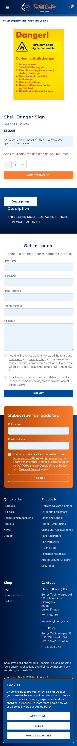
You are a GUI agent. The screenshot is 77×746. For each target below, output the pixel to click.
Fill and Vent (48, 547)
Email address (16, 439)
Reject (38, 725)
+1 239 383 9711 (51, 646)
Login (7, 589)
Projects (9, 511)
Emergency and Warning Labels (27, 20)
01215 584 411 (49, 615)
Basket (8, 601)
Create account (13, 595)
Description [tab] (20, 201)
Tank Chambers (51, 535)
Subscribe (38, 478)
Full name (14, 424)
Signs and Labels (51, 517)
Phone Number (13, 305)
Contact (8, 535)
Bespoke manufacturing (18, 517)
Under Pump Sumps (53, 523)
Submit (38, 393)
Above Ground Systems (56, 559)
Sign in (42, 139)
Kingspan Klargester (53, 553)
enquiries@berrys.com (55, 621)
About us (9, 523)
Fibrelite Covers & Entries (57, 505)
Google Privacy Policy (22, 366)
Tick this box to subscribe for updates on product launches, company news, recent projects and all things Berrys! (39, 381)
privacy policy (36, 359)
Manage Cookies (38, 735)
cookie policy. (43, 706)
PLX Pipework (50, 541)
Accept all (38, 716)
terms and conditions (26, 458)
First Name (10, 260)
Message (9, 320)
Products (9, 505)
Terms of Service (53, 366)
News (7, 529)
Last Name (10, 275)
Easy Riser (47, 565)
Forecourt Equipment (54, 511)
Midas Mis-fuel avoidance (57, 529)
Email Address (12, 290)
